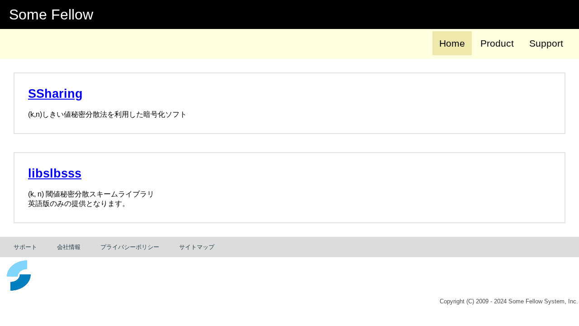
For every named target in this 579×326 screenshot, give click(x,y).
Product (497, 43)
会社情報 (69, 247)
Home (452, 43)
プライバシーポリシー (129, 247)
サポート (25, 247)
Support (546, 43)
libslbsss (54, 173)
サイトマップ (196, 247)
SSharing (55, 94)
